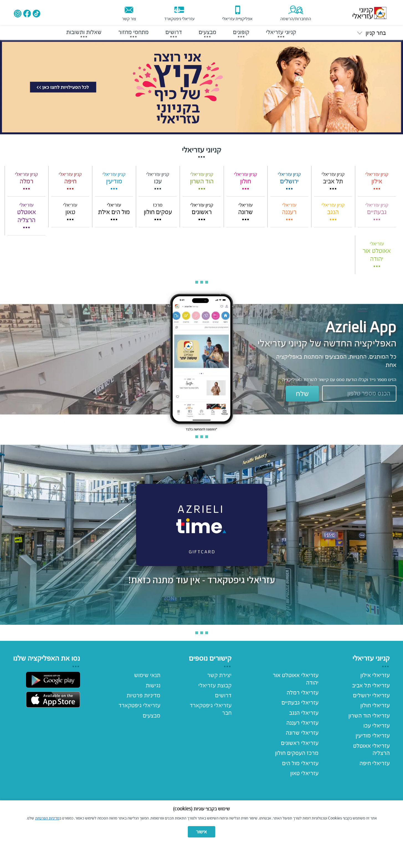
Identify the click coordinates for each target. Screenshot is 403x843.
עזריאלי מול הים (300, 763)
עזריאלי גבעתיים (299, 702)
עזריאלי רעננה (302, 722)
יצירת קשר (219, 675)
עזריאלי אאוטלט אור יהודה (295, 679)
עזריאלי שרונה (302, 732)
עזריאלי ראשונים (299, 743)
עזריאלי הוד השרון (369, 715)
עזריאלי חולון (375, 705)
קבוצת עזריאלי (215, 685)
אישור (201, 832)
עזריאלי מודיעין (373, 735)
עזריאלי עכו (376, 725)
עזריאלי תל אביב (371, 685)
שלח (302, 393)
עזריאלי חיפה (375, 763)
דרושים (223, 695)
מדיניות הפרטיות (47, 818)
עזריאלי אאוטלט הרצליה (371, 749)
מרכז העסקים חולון (296, 753)
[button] (370, 33)
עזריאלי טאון (304, 773)
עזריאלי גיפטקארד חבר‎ (211, 709)
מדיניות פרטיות (143, 695)
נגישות (153, 685)
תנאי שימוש (147, 675)
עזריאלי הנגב (303, 712)
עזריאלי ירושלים (371, 695)
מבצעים (151, 715)
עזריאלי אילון (375, 675)
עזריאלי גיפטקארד (139, 705)
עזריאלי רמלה (302, 692)
